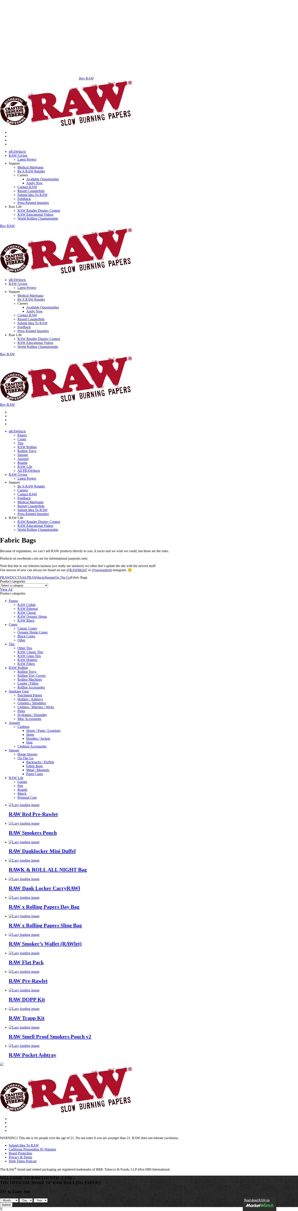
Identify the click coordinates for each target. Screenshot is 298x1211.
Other (21, 640)
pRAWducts (17, 151)
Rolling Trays (26, 451)
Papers (22, 435)
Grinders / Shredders (31, 703)
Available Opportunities (42, 179)
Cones (21, 439)
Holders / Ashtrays (30, 699)
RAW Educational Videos (35, 214)
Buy (7, 226)
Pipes (21, 711)
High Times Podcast (22, 1161)
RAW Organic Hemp (32, 616)
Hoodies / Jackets (38, 738)
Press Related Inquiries (33, 203)
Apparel (23, 459)
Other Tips (24, 648)
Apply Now (34, 183)
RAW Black (25, 620)
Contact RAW (27, 187)
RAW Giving (18, 155)
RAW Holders (27, 660)
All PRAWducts (28, 470)
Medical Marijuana (30, 167)
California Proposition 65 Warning (32, 1149)
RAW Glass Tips (29, 656)
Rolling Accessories (31, 687)
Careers (22, 490)
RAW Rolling (27, 447)
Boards (22, 463)
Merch (21, 793)
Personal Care (27, 797)
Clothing (23, 727)
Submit (6, 1204)
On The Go (63, 577)
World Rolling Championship (37, 218)
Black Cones (26, 636)
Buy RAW (86, 78)
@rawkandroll (102, 570)
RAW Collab (26, 605)
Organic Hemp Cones (32, 632)
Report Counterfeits (31, 191)
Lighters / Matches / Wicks (35, 707)
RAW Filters (26, 664)
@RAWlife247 (76, 570)
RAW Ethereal (27, 609)
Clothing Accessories (31, 746)
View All (6, 589)
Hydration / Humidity (32, 715)
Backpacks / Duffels (40, 762)
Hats (29, 742)
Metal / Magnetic (38, 770)
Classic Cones (27, 628)
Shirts (30, 734)
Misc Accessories (29, 719)
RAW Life (24, 466)
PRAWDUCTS (11, 577)
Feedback (24, 199)
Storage (22, 455)
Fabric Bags (34, 766)
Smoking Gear (19, 691)
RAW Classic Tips (30, 652)
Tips (20, 443)
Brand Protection (20, 1153)
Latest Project (26, 159)
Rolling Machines (29, 679)
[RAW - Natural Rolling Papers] (66, 125)
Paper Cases (34, 774)
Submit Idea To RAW (32, 195)
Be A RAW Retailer (31, 171)
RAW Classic (26, 612)
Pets (20, 786)
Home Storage (27, 754)
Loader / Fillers (27, 683)
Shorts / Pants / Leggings (43, 730)
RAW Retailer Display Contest (38, 210)
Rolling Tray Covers (31, 675)
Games (22, 782)
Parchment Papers (29, 695)
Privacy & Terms (20, 1157)
